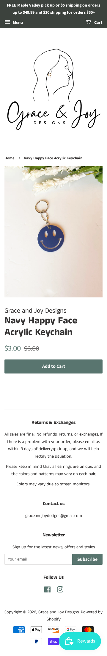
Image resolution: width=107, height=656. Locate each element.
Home (9, 158)
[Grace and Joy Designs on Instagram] (60, 591)
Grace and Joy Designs (58, 612)
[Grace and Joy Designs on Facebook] (47, 591)
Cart (98, 23)
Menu (17, 23)
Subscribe (87, 559)
